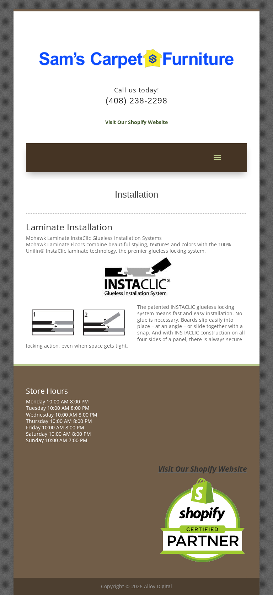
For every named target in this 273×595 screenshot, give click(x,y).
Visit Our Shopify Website (136, 122)
